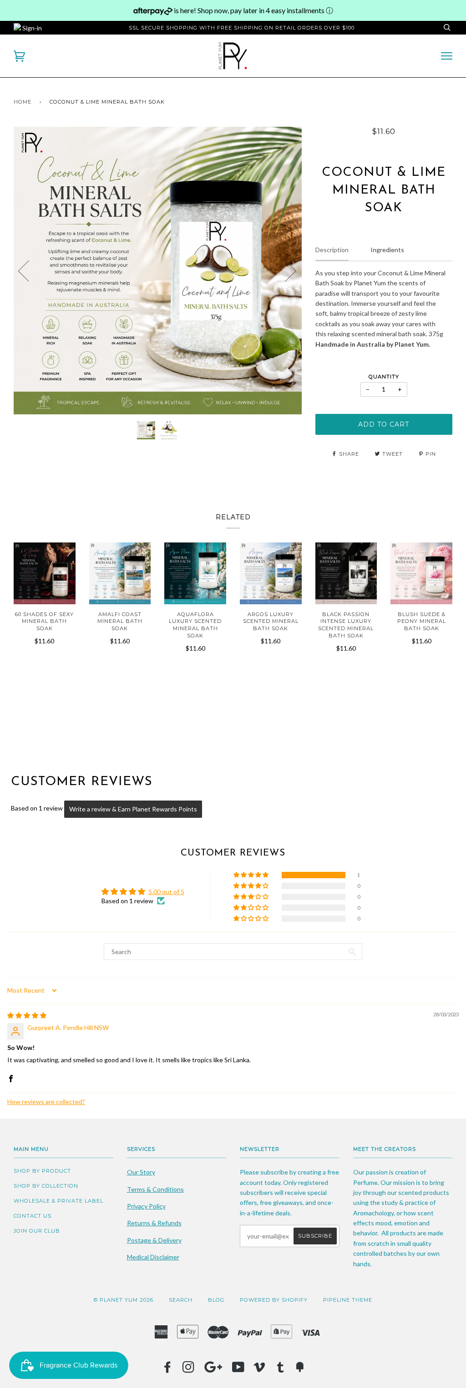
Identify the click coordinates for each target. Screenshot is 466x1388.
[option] (158, 270)
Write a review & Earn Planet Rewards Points (133, 809)
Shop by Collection (46, 1186)
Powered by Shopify (274, 1300)
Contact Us (32, 1216)
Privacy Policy (146, 1206)
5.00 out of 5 (166, 891)
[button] (251, 875)
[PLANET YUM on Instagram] (188, 1370)
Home (22, 102)
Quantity (384, 376)
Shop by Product (42, 1171)
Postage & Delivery (154, 1240)
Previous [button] (29, 270)
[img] (26, 1015)
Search (180, 1300)
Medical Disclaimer (153, 1257)
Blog (216, 1300)
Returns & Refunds (154, 1223)
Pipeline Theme (347, 1300)
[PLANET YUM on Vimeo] (259, 1370)
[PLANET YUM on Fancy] (299, 1370)
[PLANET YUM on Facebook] (168, 1370)
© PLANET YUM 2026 (123, 1300)
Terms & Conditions (155, 1189)
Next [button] (285, 270)
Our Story (141, 1172)
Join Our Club (37, 1231)
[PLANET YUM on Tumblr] (280, 1370)
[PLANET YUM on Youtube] (238, 1370)
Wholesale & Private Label (58, 1201)
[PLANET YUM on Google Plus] (213, 1370)
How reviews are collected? (46, 1101)
